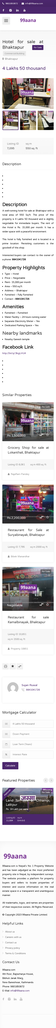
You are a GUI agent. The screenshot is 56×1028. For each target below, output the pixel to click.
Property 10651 (19, 648)
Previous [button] (11, 97)
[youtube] (24, 10)
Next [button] (45, 97)
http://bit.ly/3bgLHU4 (14, 353)
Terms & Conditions (15, 953)
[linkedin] (17, 10)
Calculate (10, 765)
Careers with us (13, 937)
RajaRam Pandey (19, 474)
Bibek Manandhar (20, 556)
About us (10, 931)
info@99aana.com (34, 3)
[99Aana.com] (28, 20)
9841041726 (33, 689)
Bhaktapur (11, 59)
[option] (28, 93)
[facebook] (3, 10)
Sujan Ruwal (29, 685)
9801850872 (11, 3)
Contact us (11, 942)
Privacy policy (12, 948)
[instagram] (10, 10)
